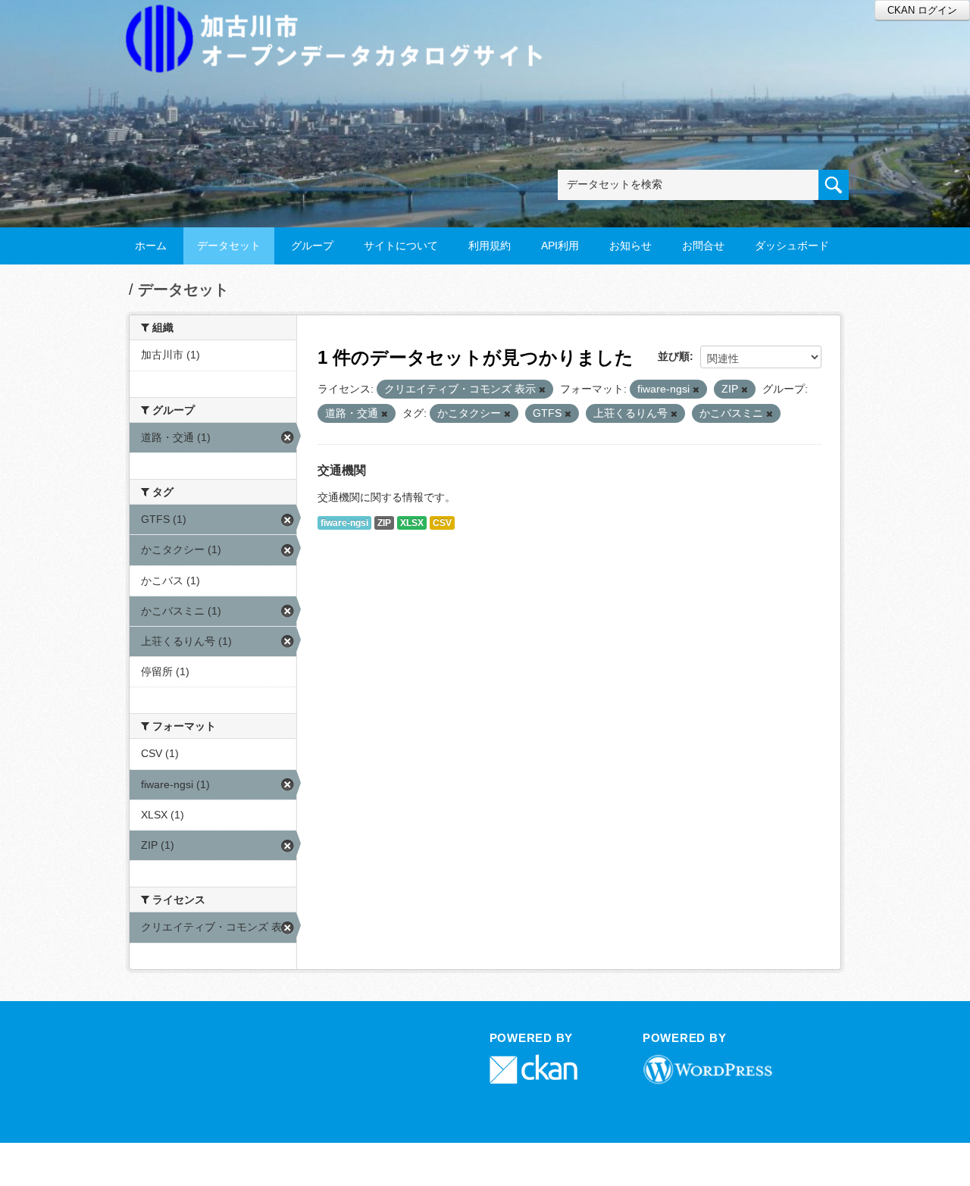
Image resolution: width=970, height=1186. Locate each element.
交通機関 (342, 470)
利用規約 (489, 245)
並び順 (674, 356)
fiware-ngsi (344, 523)
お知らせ (630, 245)
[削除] (542, 389)
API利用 (560, 245)
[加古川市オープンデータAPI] (342, 20)
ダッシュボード (792, 245)
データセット (229, 245)
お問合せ (703, 245)
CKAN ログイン (922, 10)
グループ (312, 245)
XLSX (412, 523)
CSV (442, 523)
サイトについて (401, 245)
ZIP (384, 523)
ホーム (151, 245)
